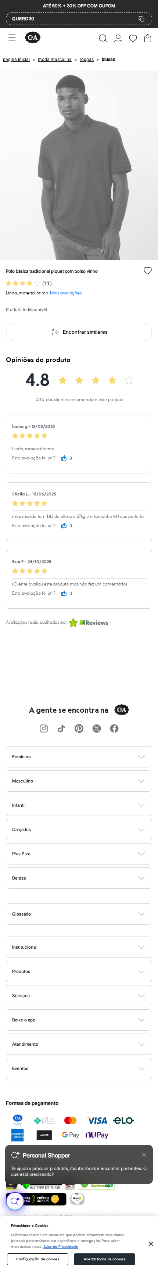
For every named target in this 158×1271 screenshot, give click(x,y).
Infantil (19, 805)
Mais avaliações (66, 293)
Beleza (19, 878)
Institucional (24, 947)
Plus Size (21, 853)
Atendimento (25, 1044)
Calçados (21, 829)
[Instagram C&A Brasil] (43, 729)
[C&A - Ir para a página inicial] (33, 38)
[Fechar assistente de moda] (144, 1155)
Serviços (21, 995)
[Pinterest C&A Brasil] (79, 729)
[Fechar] (151, 1244)
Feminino (21, 756)
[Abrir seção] (91, 756)
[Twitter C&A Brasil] (96, 729)
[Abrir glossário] (88, 914)
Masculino (22, 781)
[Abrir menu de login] (118, 38)
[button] (103, 38)
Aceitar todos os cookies (104, 1259)
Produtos (21, 971)
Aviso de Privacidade (60, 1247)
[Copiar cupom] (141, 18)
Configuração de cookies (37, 1259)
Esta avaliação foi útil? (33, 458)
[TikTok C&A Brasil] (61, 729)
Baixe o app (23, 1020)
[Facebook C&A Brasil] (114, 729)
